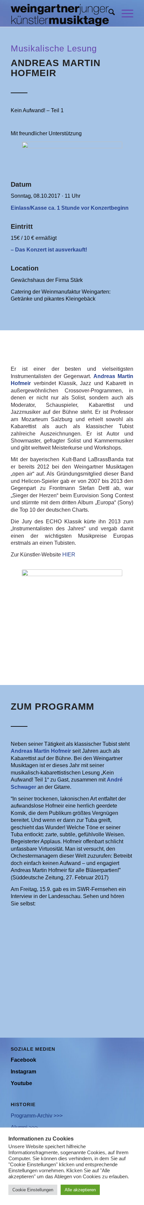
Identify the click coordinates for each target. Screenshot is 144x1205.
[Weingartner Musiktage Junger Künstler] (60, 13)
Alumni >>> (24, 1127)
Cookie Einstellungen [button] (32, 1189)
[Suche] (108, 13)
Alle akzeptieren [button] (80, 1189)
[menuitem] (108, 13)
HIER (68, 554)
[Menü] (124, 13)
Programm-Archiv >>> (37, 1115)
